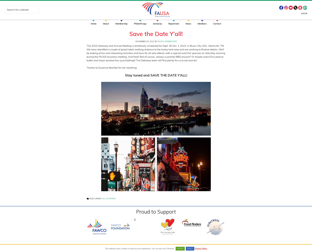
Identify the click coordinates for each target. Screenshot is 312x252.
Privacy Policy (201, 248)
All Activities (109, 198)
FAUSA (156, 10)
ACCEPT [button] (180, 249)
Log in (304, 13)
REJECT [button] (190, 249)
